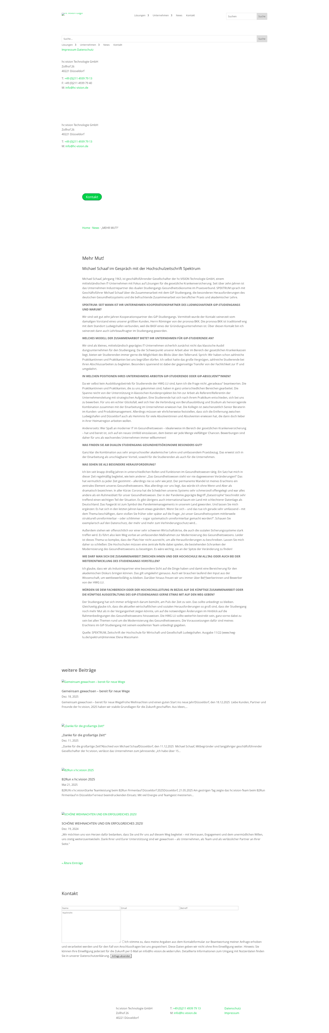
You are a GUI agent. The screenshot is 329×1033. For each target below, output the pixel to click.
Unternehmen (161, 15)
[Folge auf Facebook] (85, 93)
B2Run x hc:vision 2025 (78, 779)
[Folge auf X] (78, 93)
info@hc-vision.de (76, 88)
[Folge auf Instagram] (92, 93)
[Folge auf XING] (64, 93)
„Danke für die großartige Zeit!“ (84, 735)
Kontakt (190, 15)
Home (86, 228)
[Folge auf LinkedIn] (71, 93)
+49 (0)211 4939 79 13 (78, 78)
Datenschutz (85, 50)
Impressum (69, 50)
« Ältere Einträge (72, 863)
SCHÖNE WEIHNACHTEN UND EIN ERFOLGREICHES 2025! (102, 823)
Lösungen (139, 15)
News (179, 15)
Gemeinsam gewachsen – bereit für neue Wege (96, 691)
